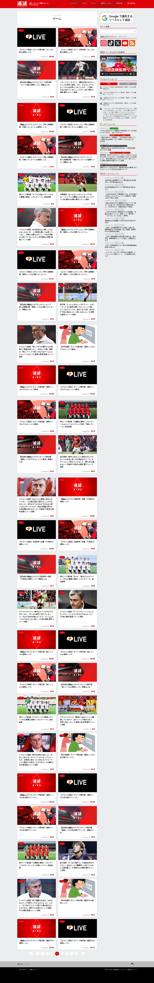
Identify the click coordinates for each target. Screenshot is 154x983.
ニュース (73, 3)
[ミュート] (131, 74)
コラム (84, 3)
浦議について (33, 969)
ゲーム (93, 3)
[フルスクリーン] (134, 74)
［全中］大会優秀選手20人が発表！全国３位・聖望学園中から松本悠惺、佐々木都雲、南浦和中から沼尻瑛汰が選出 (120, 229)
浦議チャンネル (106, 3)
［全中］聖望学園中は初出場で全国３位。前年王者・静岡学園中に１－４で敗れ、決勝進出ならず (120, 238)
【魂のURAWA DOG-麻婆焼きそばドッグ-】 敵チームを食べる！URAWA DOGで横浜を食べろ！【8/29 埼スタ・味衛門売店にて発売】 (120, 205)
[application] (118, 65)
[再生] (103, 74)
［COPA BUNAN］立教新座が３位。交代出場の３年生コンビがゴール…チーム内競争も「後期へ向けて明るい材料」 (121, 196)
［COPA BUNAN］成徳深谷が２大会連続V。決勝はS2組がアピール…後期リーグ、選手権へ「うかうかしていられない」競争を (120, 213)
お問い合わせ (23, 969)
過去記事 (119, 3)
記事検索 (131, 3)
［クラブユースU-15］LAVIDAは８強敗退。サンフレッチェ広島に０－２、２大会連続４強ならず (120, 254)
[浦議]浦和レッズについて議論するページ (33, 4)
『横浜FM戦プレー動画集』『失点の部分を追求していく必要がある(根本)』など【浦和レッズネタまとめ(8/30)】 (118, 139)
